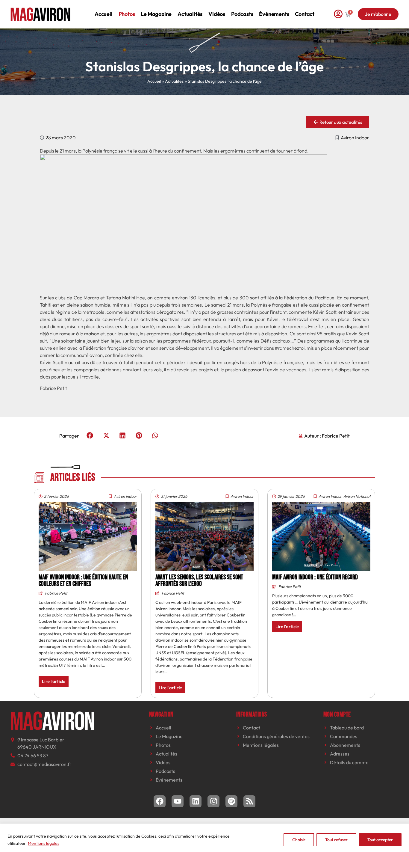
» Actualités (173, 81)
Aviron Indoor (355, 138)
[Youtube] (178, 801)
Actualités (190, 13)
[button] (90, 435)
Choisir (298, 839)
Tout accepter (380, 839)
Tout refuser (336, 839)
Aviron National (356, 496)
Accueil (104, 13)
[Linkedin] (196, 801)
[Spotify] (231, 801)
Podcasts (242, 13)
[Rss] (249, 801)
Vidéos (216, 13)
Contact (304, 13)
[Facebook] (160, 801)
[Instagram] (213, 801)
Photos (127, 13)
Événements (274, 13)
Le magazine (156, 13)
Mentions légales (43, 843)
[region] (204, 838)
